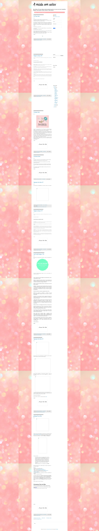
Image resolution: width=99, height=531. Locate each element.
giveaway (37, 515)
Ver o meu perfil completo (56, 16)
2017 (55, 86)
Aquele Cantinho (46, 470)
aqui (49, 57)
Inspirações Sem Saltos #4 (38, 339)
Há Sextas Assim (37, 112)
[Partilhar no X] (48, 95)
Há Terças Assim (37, 16)
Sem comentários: (44, 514)
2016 (55, 87)
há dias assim (37, 152)
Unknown (55, 15)
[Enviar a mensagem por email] (47, 151)
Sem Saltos (39, 12)
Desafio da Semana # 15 (38, 211)
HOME (36, 12)
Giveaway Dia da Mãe (38, 416)
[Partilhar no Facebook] (49, 95)
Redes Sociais (43, 12)
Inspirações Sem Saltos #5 (38, 182)
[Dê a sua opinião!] (47, 95)
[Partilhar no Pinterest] (50, 151)
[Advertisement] (43, 47)
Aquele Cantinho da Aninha (37, 434)
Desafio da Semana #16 (38, 56)
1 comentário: (44, 95)
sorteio (39, 515)
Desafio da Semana (38, 96)
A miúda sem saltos (44, 4)
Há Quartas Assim (37, 156)
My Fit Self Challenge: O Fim (39, 254)
